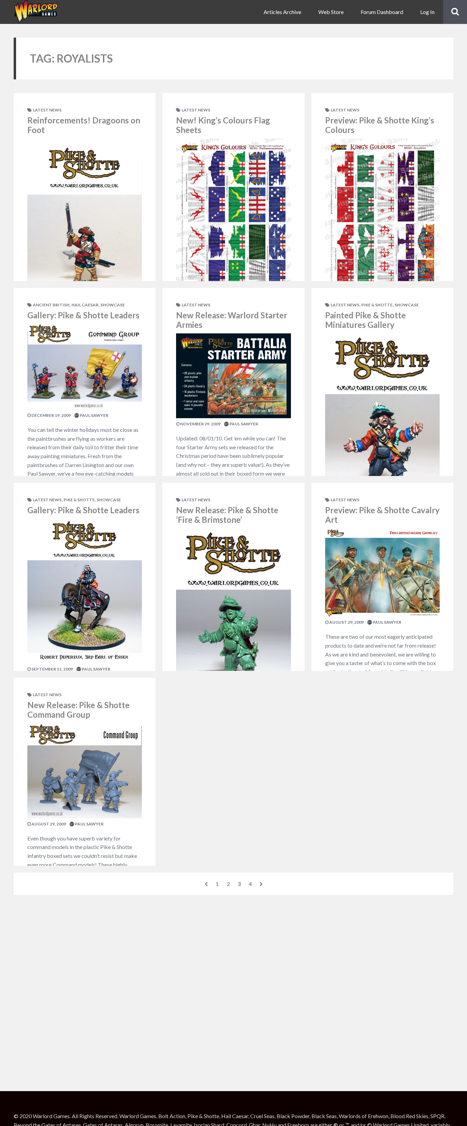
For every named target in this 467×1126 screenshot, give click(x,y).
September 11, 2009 (52, 669)
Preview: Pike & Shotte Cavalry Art (382, 515)
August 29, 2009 (48, 823)
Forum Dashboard (382, 12)
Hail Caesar (84, 304)
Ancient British (51, 304)
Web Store (331, 12)
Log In (427, 12)
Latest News (47, 109)
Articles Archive (282, 12)
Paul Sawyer (93, 415)
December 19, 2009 (51, 415)
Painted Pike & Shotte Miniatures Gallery (365, 320)
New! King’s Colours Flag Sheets (223, 125)
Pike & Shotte (79, 499)
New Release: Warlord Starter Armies (231, 320)
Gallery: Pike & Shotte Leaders (83, 315)
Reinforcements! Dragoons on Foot (83, 125)
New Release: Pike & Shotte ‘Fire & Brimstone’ (227, 515)
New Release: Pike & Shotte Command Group (78, 710)
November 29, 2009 (200, 423)
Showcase (113, 304)
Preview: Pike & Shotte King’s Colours (379, 125)
